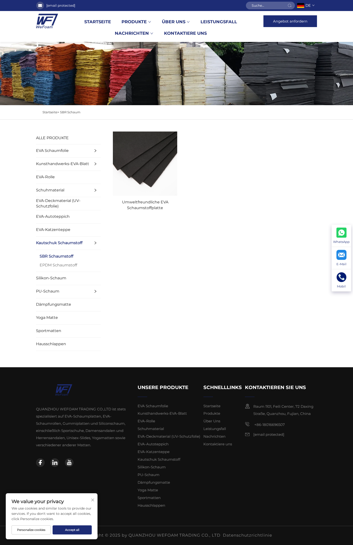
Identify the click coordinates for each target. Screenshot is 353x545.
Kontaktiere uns (185, 33)
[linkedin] (54, 462)
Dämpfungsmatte (53, 304)
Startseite (97, 21)
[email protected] (60, 5)
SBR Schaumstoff (56, 256)
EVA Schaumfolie (52, 150)
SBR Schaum (70, 112)
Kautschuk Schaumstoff (59, 243)
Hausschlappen (51, 344)
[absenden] (289, 5)
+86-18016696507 (269, 424)
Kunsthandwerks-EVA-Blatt (62, 163)
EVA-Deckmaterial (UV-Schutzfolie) (58, 203)
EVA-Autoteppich (53, 216)
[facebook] (40, 462)
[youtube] (69, 462)
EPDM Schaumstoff (58, 265)
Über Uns (173, 21)
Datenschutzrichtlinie (247, 535)
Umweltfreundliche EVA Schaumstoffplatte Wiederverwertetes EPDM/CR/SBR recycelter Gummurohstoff (145, 205)
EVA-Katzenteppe (53, 229)
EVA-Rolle (45, 177)
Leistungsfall (219, 21)
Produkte (134, 21)
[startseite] (47, 21)
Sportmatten (48, 330)
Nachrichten (132, 33)
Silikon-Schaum (51, 278)
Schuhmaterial (50, 190)
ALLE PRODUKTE (52, 138)
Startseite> (51, 112)
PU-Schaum (47, 291)
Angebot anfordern (290, 21)
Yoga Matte (47, 317)
